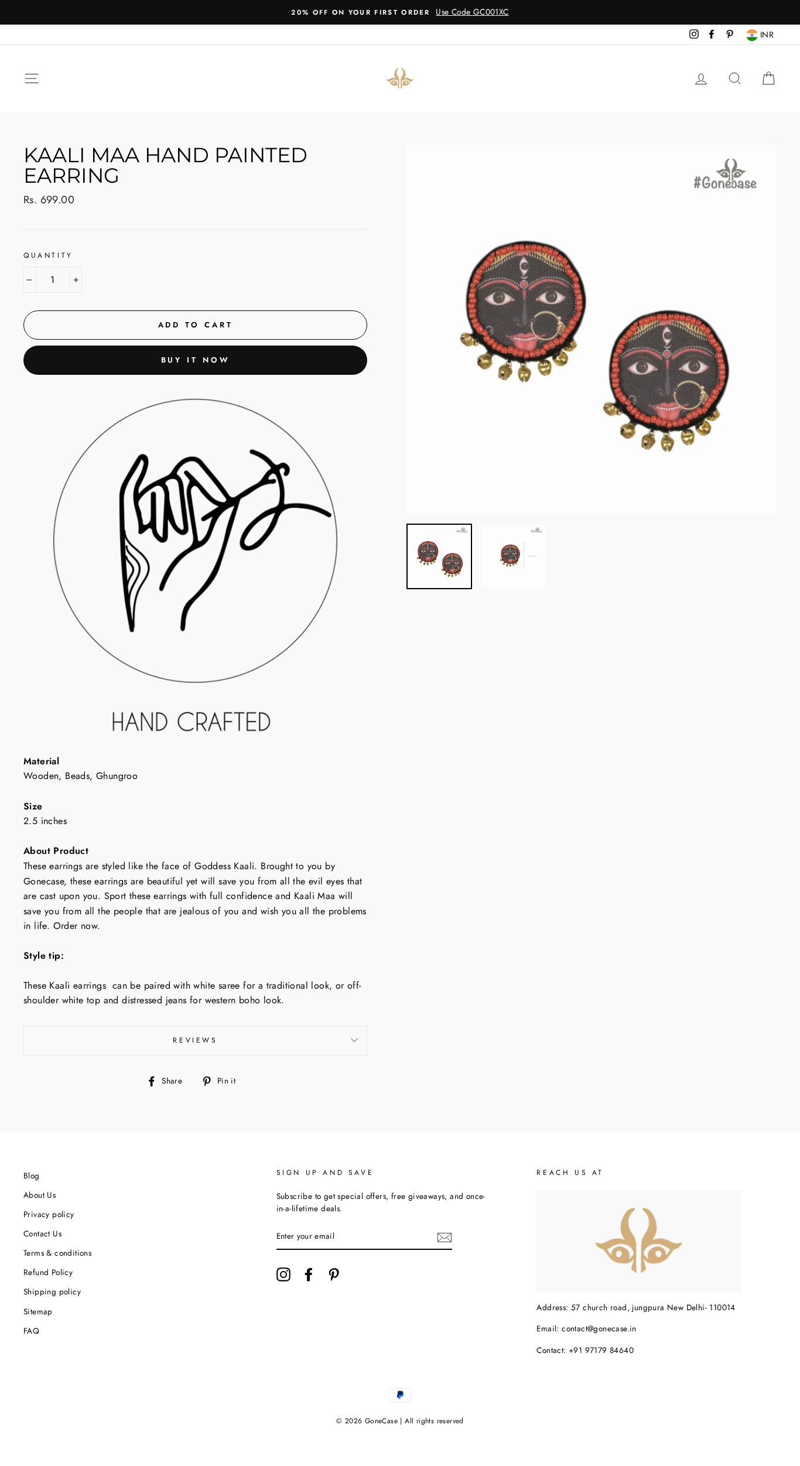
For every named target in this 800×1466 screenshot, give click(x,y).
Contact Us (42, 1233)
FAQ (31, 1331)
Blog (31, 1175)
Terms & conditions (57, 1253)
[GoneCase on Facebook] (309, 1274)
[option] (400, 12)
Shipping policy (52, 1291)
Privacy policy (48, 1214)
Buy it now (195, 359)
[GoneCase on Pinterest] (334, 1274)
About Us (39, 1195)
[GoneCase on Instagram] (283, 1274)
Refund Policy (48, 1272)
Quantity (48, 255)
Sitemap (38, 1311)
